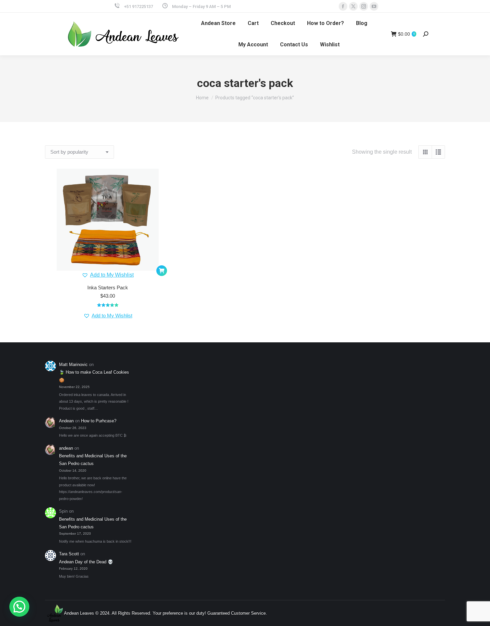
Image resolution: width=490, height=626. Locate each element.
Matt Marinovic (73, 364)
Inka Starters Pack (107, 287)
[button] (108, 275)
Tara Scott (69, 553)
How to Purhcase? (98, 420)
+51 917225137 (138, 6)
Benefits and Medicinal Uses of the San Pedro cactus (93, 459)
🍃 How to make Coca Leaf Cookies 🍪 (94, 376)
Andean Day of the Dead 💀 (86, 561)
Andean (66, 420)
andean (66, 448)
